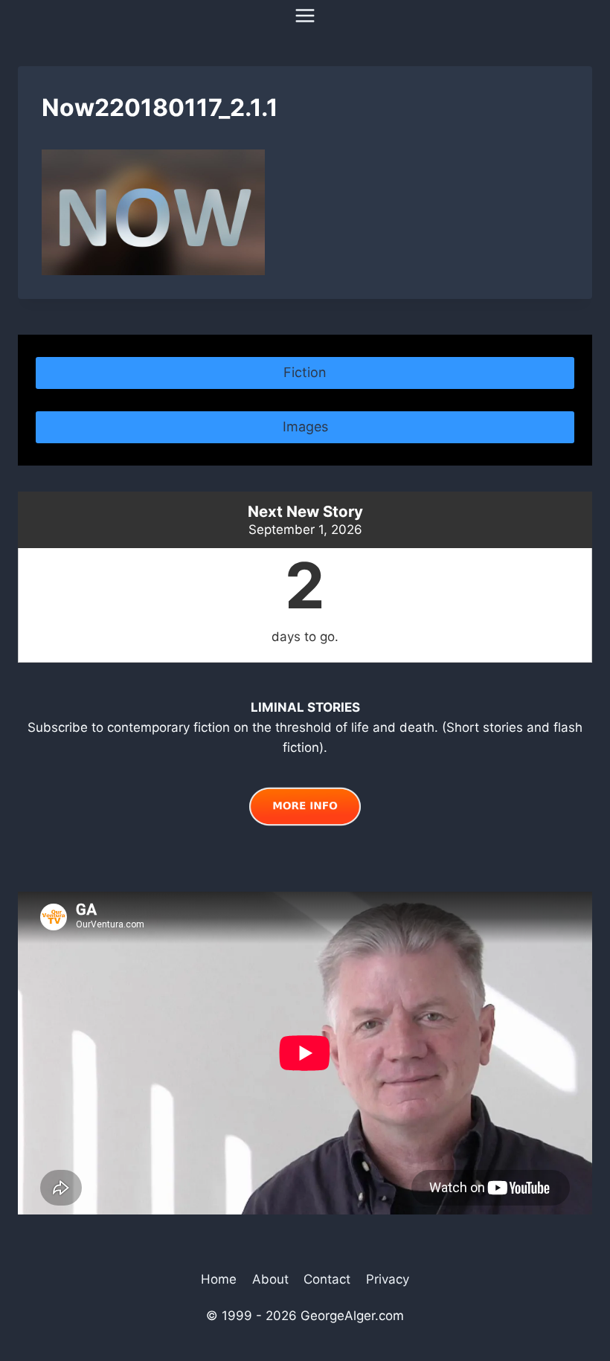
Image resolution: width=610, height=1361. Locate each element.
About (270, 1279)
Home (219, 1279)
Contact (327, 1279)
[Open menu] (305, 15)
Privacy (387, 1279)
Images (305, 426)
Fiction (305, 372)
